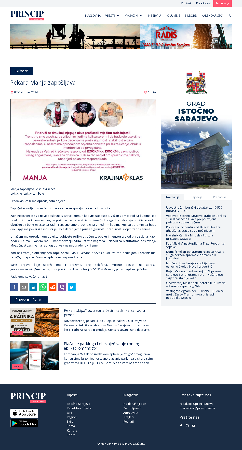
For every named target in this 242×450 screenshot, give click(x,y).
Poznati (128, 421)
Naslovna (93, 15)
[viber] (62, 287)
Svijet (71, 421)
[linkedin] (33, 287)
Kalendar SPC (212, 15)
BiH (69, 413)
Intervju (154, 15)
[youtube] (193, 426)
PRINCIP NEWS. (110, 443)
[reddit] (52, 287)
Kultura (72, 430)
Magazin (131, 15)
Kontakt (186, 3)
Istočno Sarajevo (78, 404)
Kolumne (172, 15)
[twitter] (72, 287)
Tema (71, 426)
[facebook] (14, 287)
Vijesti (110, 15)
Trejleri (128, 417)
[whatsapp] (43, 287)
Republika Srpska (79, 408)
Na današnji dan (134, 404)
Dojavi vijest (203, 3)
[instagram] (187, 426)
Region (72, 417)
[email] (24, 287)
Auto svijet (130, 413)
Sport (71, 435)
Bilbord (190, 15)
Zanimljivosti (132, 408)
